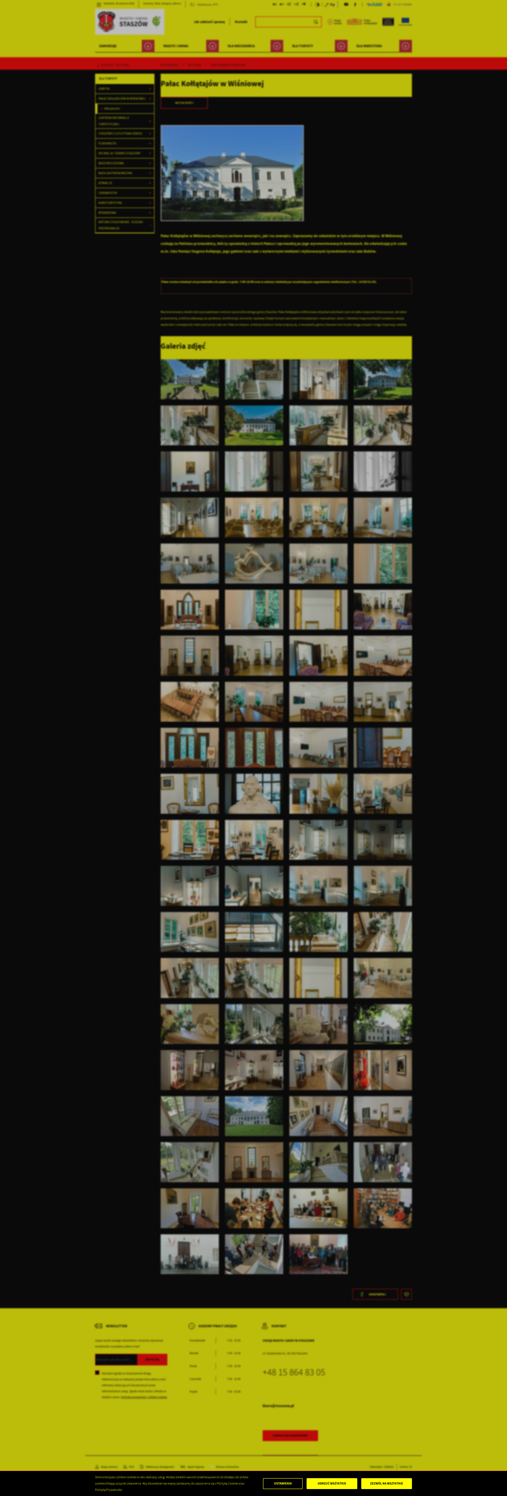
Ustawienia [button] (283, 1483)
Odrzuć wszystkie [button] (332, 1483)
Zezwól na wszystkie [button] (386, 1483)
